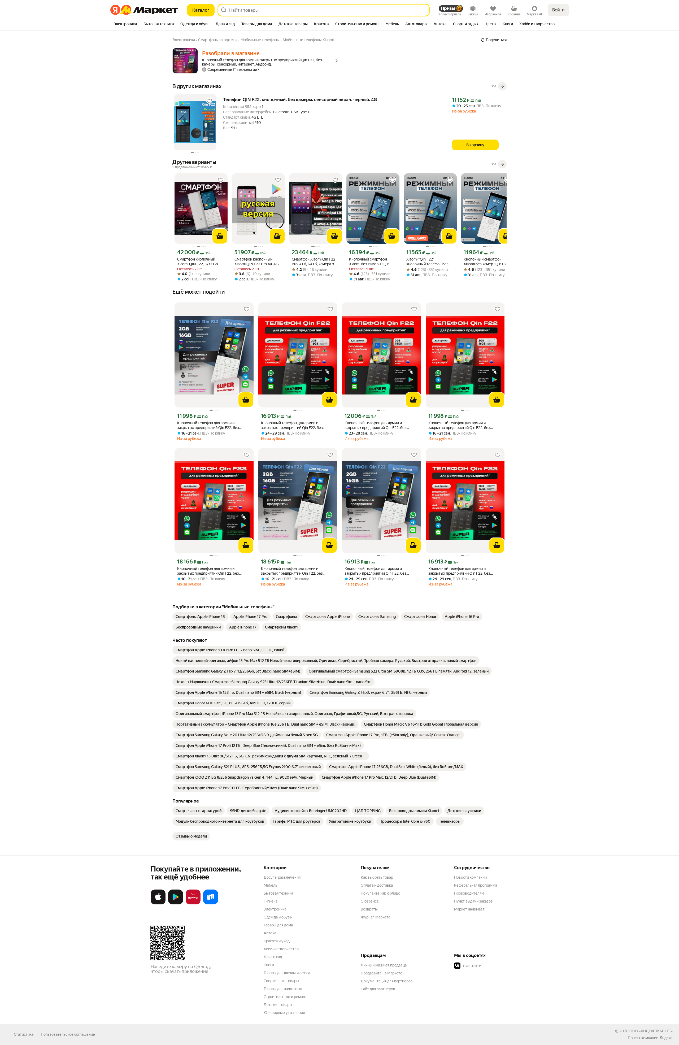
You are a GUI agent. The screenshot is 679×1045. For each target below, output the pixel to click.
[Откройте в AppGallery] (193, 903)
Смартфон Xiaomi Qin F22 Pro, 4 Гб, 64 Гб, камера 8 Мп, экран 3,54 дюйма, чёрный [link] (313, 261)
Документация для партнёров (387, 981)
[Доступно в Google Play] (175, 903)
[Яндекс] (666, 1038)
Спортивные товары (281, 981)
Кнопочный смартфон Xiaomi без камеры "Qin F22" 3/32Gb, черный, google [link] (369, 261)
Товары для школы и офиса (287, 973)
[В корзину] (220, 236)
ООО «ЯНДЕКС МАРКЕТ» (651, 1031)
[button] (491, 965)
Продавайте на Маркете (381, 973)
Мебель (270, 885)
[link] (200, 616)
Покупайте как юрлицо (380, 893)
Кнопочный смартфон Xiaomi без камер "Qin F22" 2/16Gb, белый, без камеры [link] (487, 261)
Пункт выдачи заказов (473, 901)
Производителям (469, 893)
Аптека (270, 933)
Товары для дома (278, 925)
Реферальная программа (475, 885)
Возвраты (369, 909)
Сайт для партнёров (378, 989)
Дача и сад (273, 957)
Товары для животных (283, 989)
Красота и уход (277, 941)
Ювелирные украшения (284, 1013)
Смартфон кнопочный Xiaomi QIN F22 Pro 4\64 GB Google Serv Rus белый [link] (257, 261)
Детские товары (278, 1005)
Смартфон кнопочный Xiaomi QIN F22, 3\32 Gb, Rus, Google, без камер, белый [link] (198, 261)
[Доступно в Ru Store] (210, 903)
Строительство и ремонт (285, 997)
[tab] (125, 24)
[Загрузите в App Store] (158, 903)
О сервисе (370, 901)
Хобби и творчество (281, 949)
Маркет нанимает (469, 909)
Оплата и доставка (377, 885)
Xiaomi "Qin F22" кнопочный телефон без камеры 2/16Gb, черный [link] (427, 261)
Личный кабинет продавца (384, 965)
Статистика (23, 1034)
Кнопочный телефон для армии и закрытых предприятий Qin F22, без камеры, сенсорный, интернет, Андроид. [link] (212, 425)
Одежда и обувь (278, 917)
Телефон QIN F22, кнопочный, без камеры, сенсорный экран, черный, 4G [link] (300, 99)
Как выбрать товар (377, 877)
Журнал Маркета (375, 917)
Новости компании (470, 877)
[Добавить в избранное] (209, 101)
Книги (269, 965)
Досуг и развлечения (282, 877)
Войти (558, 9)
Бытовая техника (278, 893)
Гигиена (270, 901)
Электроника (275, 909)
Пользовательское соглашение (68, 1034)
